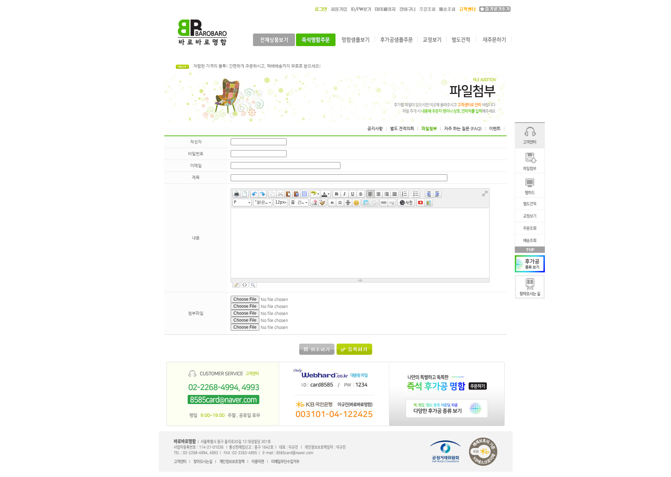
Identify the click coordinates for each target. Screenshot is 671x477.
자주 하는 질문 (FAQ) (463, 128)
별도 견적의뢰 (402, 128)
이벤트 (494, 128)
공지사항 (375, 128)
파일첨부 (429, 128)
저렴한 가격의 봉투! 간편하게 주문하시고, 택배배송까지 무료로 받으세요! (257, 66)
